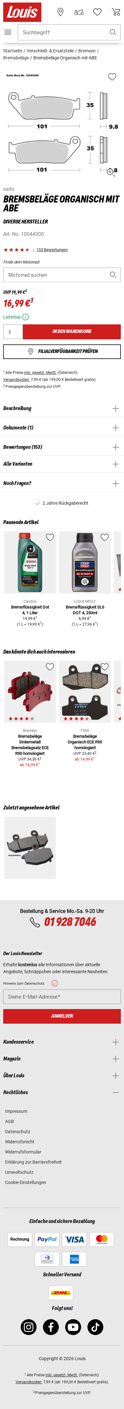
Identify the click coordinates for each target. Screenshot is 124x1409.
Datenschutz (17, 1131)
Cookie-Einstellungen (25, 1182)
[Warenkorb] (116, 12)
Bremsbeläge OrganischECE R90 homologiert (85, 742)
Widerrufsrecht (19, 1141)
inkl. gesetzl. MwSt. (40, 372)
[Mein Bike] (79, 12)
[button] (113, 32)
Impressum (16, 1111)
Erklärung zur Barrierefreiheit (33, 1162)
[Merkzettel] (97, 12)
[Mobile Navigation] (8, 32)
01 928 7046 (70, 922)
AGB (9, 1121)
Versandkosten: (16, 379)
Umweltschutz (19, 1172)
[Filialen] (60, 12)
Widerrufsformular (23, 1151)
